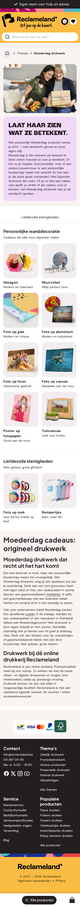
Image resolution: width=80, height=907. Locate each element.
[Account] (64, 21)
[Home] (7, 53)
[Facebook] (6, 773)
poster (30, 614)
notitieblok (53, 594)
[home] (29, 21)
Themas (22, 53)
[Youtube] (27, 773)
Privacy (61, 881)
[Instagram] (20, 773)
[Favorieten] (73, 21)
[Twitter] (13, 773)
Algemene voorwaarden (34, 881)
